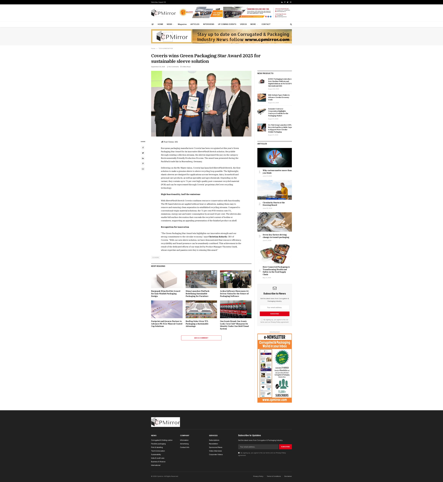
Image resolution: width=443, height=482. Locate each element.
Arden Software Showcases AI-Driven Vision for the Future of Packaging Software (234, 293)
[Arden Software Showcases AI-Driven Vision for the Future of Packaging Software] (235, 279)
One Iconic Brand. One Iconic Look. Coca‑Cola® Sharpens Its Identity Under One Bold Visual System (234, 325)
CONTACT (266, 24)
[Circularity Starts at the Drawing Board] (274, 189)
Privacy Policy (275, 322)
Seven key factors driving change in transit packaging (276, 236)
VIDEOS (243, 24)
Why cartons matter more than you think (277, 171)
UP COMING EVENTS (227, 24)
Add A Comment (201, 338)
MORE (253, 24)
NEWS (169, 24)
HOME (160, 24)
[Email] (143, 169)
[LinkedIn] (143, 158)
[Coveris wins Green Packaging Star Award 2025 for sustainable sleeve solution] (201, 104)
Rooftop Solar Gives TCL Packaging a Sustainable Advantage (197, 323)
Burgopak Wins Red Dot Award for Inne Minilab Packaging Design (165, 293)
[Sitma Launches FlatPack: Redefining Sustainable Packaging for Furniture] (201, 279)
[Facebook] (143, 147)
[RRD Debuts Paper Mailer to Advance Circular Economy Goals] (261, 98)
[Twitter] (143, 153)
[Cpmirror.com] (163, 13)
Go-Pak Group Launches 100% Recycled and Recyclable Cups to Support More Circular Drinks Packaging (280, 128)
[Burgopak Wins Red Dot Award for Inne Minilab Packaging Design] (167, 279)
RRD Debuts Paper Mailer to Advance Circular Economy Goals (279, 97)
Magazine (182, 24)
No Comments (174, 67)
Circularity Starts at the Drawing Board (274, 203)
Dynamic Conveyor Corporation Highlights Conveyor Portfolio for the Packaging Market (278, 112)
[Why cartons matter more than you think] (274, 157)
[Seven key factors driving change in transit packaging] (274, 222)
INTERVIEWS (208, 24)
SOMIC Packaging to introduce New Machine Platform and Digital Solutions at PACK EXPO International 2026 (280, 82)
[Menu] (153, 24)
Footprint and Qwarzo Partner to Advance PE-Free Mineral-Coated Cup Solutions (166, 323)
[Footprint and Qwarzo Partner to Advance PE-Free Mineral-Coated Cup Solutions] (167, 309)
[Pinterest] (143, 163)
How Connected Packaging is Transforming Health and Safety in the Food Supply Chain (276, 271)
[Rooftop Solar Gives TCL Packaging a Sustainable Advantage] (201, 309)
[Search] (291, 24)
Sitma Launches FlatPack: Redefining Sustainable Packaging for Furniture (198, 293)
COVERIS (155, 257)
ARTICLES (194, 24)
